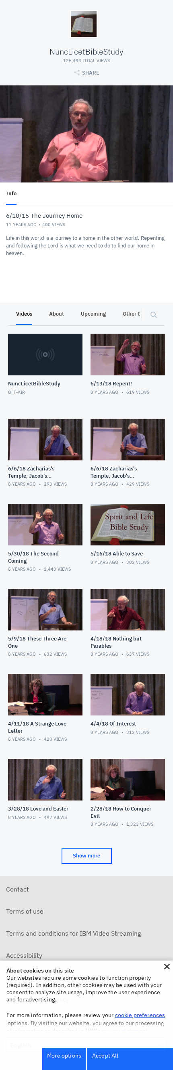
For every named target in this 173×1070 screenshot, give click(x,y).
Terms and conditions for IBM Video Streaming (73, 933)
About (56, 313)
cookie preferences (140, 1015)
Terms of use (24, 911)
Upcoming (93, 313)
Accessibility (24, 955)
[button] (167, 966)
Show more (86, 855)
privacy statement (124, 1030)
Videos (24, 313)
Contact (17, 889)
